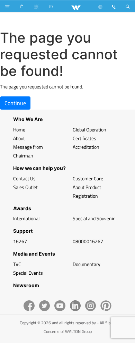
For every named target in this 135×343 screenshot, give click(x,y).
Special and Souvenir (94, 218)
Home (19, 129)
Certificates (84, 138)
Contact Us (24, 178)
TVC (17, 264)
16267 (20, 241)
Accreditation (86, 147)
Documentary (86, 264)
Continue (15, 103)
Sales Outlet (25, 187)
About (19, 138)
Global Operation (89, 129)
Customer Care (88, 178)
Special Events (28, 272)
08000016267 (88, 241)
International (26, 218)
